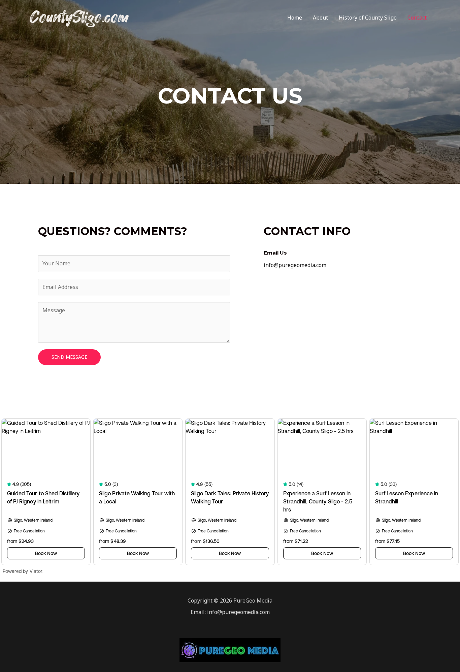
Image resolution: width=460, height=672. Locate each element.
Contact (417, 17)
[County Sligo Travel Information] (79, 17)
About (320, 17)
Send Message (69, 357)
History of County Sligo (368, 17)
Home (294, 17)
